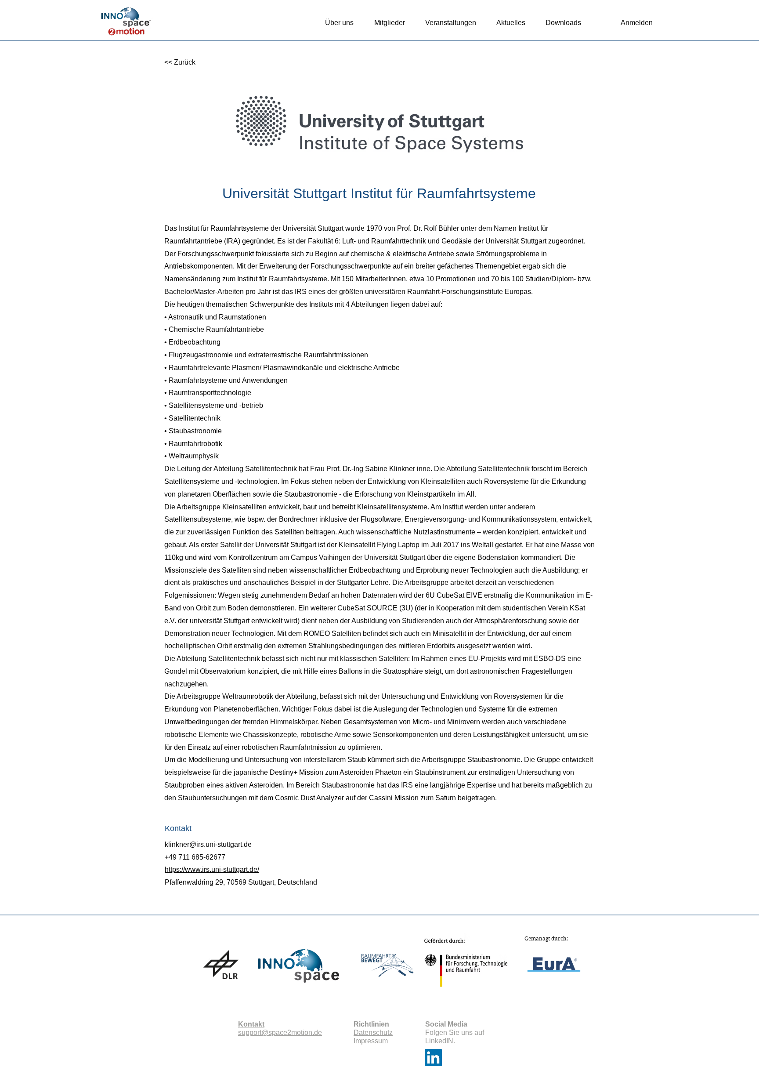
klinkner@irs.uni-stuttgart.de (208, 844)
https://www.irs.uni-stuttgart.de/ (212, 869)
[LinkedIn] (433, 1057)
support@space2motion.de (280, 1032)
